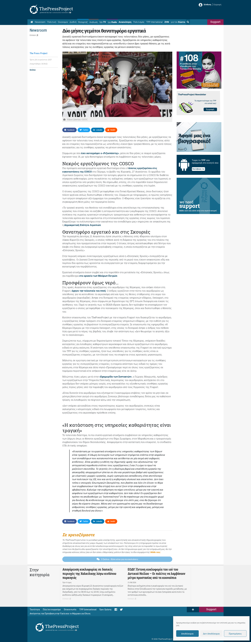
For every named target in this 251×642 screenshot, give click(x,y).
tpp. (102, 22)
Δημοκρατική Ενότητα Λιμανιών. (82, 224)
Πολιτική (51, 22)
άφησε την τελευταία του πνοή (89, 290)
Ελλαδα (33, 35)
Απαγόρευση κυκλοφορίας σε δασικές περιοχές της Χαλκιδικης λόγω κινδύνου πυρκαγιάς (89, 573)
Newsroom (40, 22)
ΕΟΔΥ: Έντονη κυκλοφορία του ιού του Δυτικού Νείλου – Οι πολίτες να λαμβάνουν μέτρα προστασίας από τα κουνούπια (156, 573)
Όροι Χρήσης (105, 609)
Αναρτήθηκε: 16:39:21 (38, 63)
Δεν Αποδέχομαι (211, 633)
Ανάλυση (93, 22)
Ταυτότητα (35, 609)
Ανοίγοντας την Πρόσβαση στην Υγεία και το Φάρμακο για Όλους (60, 613)
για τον (178, 22)
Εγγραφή (217, 4)
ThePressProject (56, 8)
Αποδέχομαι (187, 633)
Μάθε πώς (155, 552)
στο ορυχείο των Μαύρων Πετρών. (98, 275)
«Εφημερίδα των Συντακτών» (115, 376)
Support (215, 22)
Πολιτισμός (138, 22)
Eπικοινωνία (70, 609)
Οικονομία (63, 22)
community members (60, 12)
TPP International (154, 22)
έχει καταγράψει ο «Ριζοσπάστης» (100, 153)
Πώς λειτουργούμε (52, 609)
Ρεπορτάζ (83, 22)
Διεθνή (73, 22)
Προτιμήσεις (235, 633)
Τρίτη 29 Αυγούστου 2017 (41, 59)
